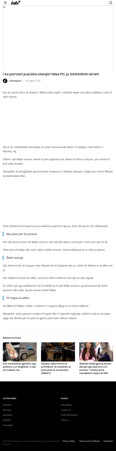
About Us (65, 420)
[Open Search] (110, 2)
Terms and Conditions (89, 441)
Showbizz (7, 410)
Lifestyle (7, 420)
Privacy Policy (69, 441)
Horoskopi (7, 415)
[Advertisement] (58, 122)
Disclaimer (108, 441)
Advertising (66, 405)
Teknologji (8, 425)
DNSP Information (69, 415)
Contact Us (66, 410)
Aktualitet (7, 405)
